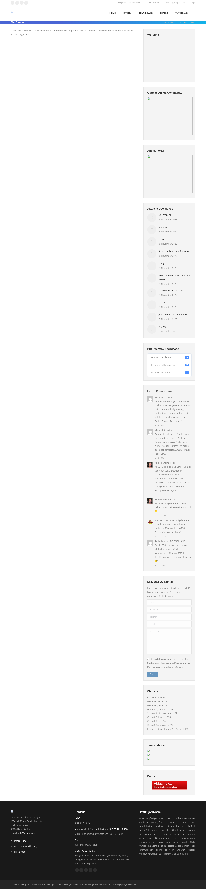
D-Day (162, 302)
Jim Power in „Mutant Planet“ (173, 314)
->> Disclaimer (18, 851)
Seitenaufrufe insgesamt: (160, 713)
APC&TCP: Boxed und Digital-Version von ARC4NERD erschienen (173, 468)
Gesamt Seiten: (155, 721)
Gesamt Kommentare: (158, 725)
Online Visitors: (155, 697)
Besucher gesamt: (156, 709)
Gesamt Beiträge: (156, 717)
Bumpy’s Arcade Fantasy (171, 290)
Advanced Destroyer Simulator (174, 251)
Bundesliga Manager (165, 434)
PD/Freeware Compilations (169, 364)
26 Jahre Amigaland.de (166, 503)
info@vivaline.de (26, 833)
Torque (158, 520)
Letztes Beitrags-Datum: (159, 728)
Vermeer (163, 227)
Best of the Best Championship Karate (174, 277)
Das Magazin (165, 214)
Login (193, 3)
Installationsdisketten (169, 357)
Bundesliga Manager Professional (172, 401)
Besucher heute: (156, 701)
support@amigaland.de (86, 844)
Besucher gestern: (156, 705)
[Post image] (151, 217)
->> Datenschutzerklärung (24, 846)
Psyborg (163, 326)
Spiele (158, 545)
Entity (161, 263)
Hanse (162, 239)
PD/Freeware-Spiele (169, 372)
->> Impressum (18, 840)
